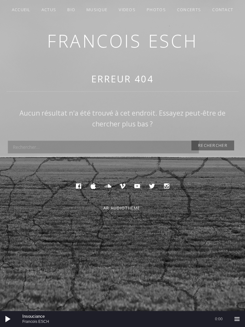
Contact (222, 9)
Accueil (21, 9)
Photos (156, 9)
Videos (127, 9)
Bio (71, 9)
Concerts (189, 9)
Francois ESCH (122, 41)
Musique (97, 9)
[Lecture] (8, 319)
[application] (122, 319)
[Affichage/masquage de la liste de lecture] (237, 319)
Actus (48, 9)
